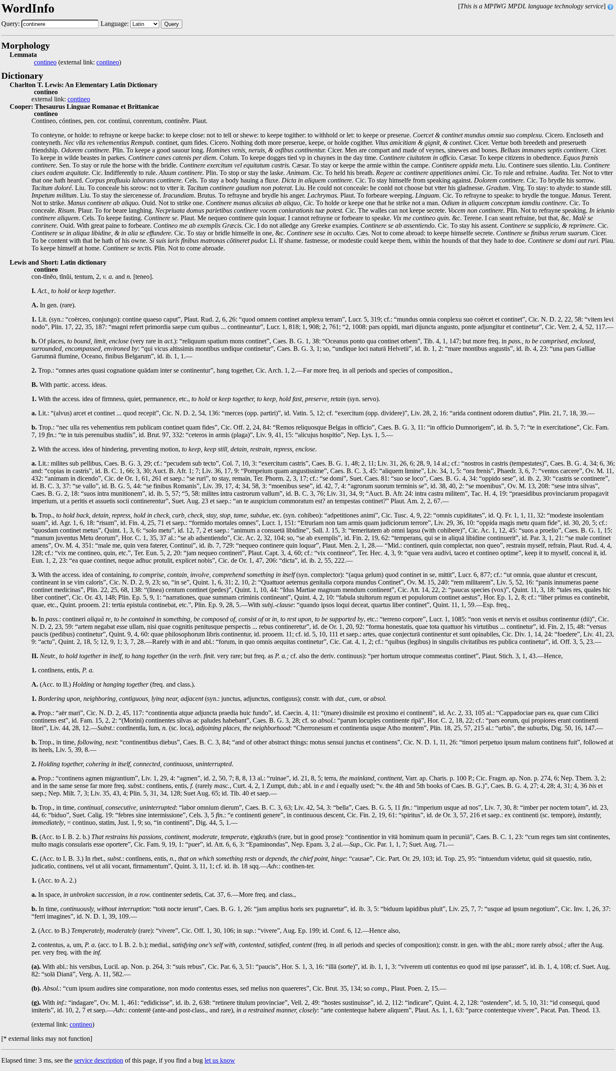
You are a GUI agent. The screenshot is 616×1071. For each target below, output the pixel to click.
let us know (219, 1060)
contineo (45, 62)
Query (171, 24)
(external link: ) (77, 62)
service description (98, 1060)
